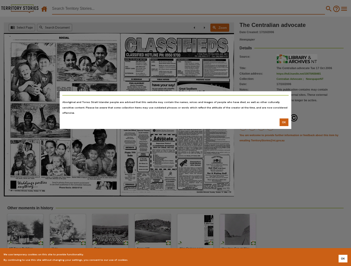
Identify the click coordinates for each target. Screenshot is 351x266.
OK (284, 122)
